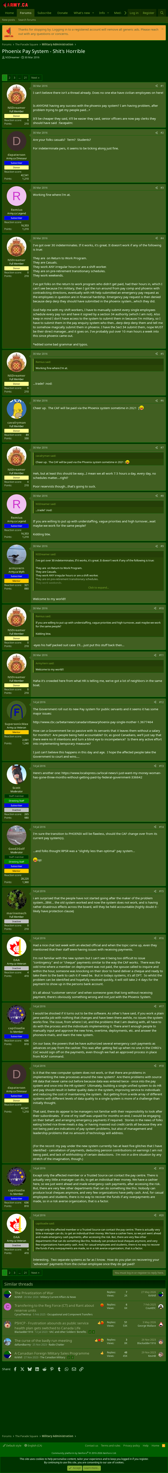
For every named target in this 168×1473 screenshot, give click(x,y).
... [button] (19, 77)
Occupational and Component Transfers (70, 1314)
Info (102, 13)
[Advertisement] (50, 67)
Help (146, 1445)
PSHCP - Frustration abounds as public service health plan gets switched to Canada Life (52, 1325)
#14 (161, 827)
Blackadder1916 (24, 1332)
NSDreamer (12, 57)
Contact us (91, 1445)
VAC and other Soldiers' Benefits (67, 1332)
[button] (93, 13)
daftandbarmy (23, 1344)
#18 (161, 1066)
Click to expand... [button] (98, 587)
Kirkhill (18, 1297)
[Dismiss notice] (162, 29)
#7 (162, 447)
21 (25, 77)
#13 (161, 766)
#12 (161, 702)
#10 (161, 608)
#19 (161, 1168)
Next (34, 77)
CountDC (151, 1308)
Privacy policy (131, 1445)
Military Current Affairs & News (58, 1297)
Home (9, 13)
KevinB (152, 1356)
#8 (162, 496)
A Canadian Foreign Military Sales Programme (52, 1353)
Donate (62, 13)
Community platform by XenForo (84, 1453)
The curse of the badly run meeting (43, 1340)
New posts (8, 20)
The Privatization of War (34, 1293)
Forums (25, 13)
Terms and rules (110, 1445)
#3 (162, 187)
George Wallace (147, 1325)
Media (118, 13)
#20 (161, 1215)
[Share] (156, 86)
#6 (162, 400)
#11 (161, 655)
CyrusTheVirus (23, 1314)
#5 (162, 354)
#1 (162, 86)
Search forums (27, 20)
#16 (161, 938)
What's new (82, 13)
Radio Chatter (56, 1344)
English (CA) (34, 1445)
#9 (162, 546)
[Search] (162, 13)
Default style (13, 1445)
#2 (162, 132)
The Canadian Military (52, 1357)
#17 (161, 1006)
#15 (161, 891)
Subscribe (44, 13)
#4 (162, 238)
